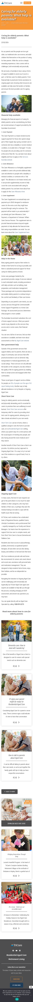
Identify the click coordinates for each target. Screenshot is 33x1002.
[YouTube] (16, 951)
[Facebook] (13, 951)
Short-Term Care (6, 423)
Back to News (10, 791)
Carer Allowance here (18, 192)
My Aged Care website (21, 341)
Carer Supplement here (22, 232)
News (7, 23)
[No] (31, 995)
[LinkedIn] (20, 951)
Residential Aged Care (16, 429)
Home (2, 23)
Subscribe (16, 979)
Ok (17, 999)
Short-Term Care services (15, 409)
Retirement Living (17, 959)
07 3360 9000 (17, 985)
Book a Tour (27, 3)
